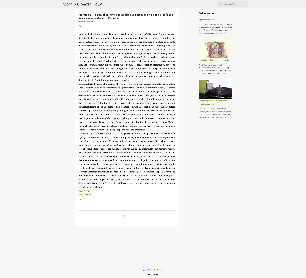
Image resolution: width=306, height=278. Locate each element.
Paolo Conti (84, 191)
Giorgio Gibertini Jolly (82, 4)
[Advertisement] (127, 246)
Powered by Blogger (154, 270)
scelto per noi (85, 194)
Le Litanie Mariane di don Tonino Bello (214, 60)
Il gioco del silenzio (206, 20)
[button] (79, 26)
